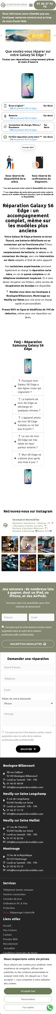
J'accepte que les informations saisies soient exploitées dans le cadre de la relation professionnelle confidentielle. (27, 736)
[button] (31, 5)
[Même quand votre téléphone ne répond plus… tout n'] (10, 562)
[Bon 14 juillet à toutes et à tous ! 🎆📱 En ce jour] (28, 562)
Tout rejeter (28, 1007)
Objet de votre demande (16, 698)
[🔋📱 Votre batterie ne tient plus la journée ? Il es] (10, 544)
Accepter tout (28, 991)
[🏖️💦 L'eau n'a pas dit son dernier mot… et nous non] (46, 544)
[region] (28, 984)
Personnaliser (28, 999)
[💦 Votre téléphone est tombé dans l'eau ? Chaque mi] (46, 562)
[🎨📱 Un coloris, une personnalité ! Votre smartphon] (28, 544)
